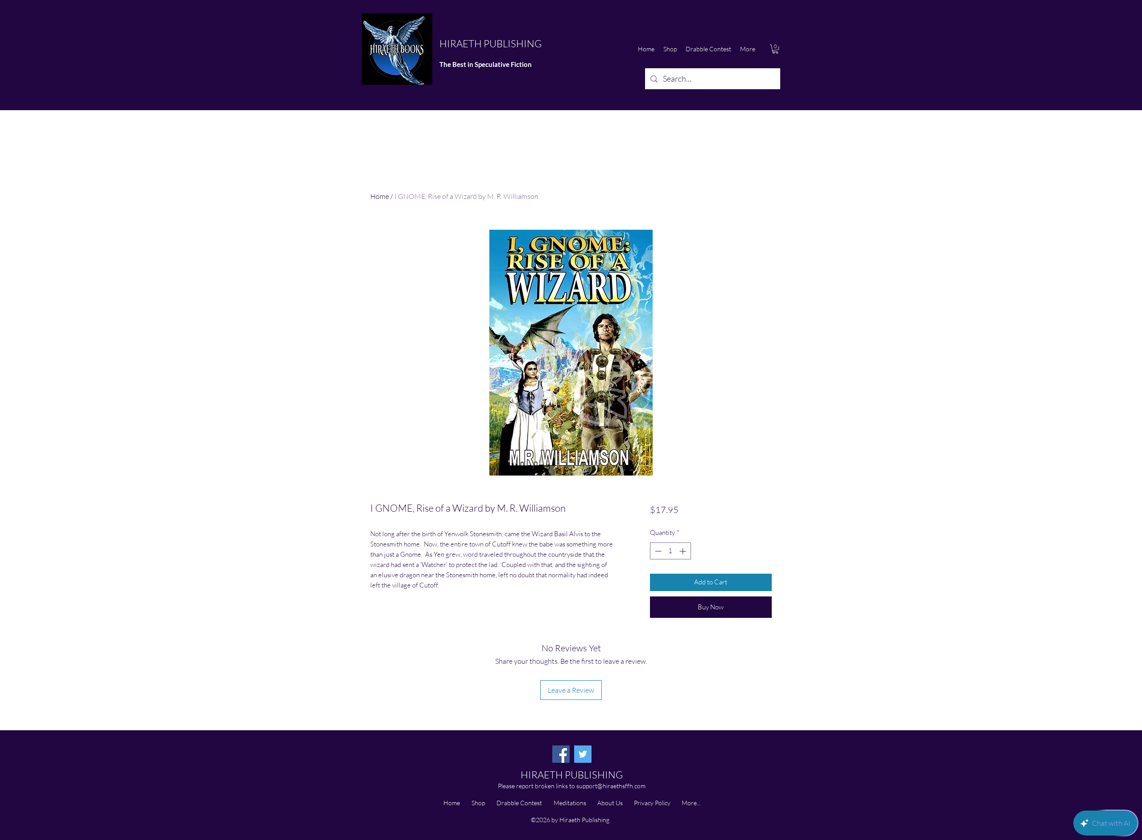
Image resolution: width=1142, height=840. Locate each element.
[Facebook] (561, 754)
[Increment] (684, 551)
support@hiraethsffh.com (610, 786)
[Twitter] (583, 754)
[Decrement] (657, 551)
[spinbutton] (670, 551)
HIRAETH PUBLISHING (490, 43)
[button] (775, 49)
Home (379, 196)
